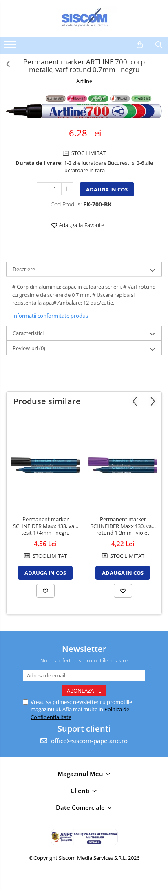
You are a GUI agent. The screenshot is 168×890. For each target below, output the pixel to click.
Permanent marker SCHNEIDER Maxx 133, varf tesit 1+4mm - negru (45, 526)
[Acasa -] (84, 18)
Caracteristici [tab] (28, 333)
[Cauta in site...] (159, 45)
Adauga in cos (107, 189)
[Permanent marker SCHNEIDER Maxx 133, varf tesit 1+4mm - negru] (45, 465)
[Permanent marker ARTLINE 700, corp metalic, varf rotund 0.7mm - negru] (84, 106)
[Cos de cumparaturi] (139, 45)
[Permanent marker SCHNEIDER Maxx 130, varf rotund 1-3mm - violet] (122, 465)
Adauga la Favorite (80, 225)
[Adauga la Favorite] (45, 591)
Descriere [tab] (24, 269)
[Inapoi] (6, 64)
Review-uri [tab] (29, 348)
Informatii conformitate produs (50, 315)
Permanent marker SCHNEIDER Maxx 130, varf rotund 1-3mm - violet (123, 526)
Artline (84, 81)
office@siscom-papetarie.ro (88, 741)
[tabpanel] (84, 106)
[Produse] (11, 47)
